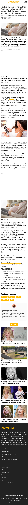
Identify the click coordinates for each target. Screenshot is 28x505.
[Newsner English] (14, 2)
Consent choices (14, 503)
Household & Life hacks (8, 483)
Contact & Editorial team (9, 459)
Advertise (4, 457)
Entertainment (5, 472)
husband (11, 99)
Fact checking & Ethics (8, 454)
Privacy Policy (5, 451)
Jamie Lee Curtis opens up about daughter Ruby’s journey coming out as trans (14, 279)
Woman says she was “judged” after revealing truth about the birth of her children (13, 273)
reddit (18, 297)
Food (2, 480)
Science (3, 477)
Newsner (3, 15)
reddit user (5, 299)
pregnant (16, 94)
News (7, 15)
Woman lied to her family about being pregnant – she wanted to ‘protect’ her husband (12, 264)
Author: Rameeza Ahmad (6, 17)
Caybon (16, 500)
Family (3, 475)
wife (12, 299)
